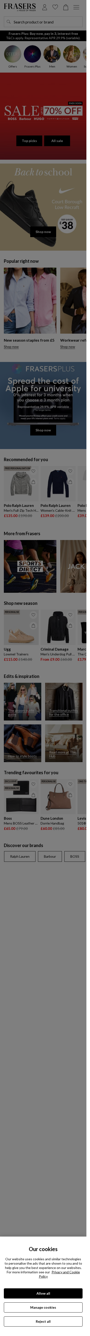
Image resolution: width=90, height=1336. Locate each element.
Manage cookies (43, 1307)
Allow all (43, 1293)
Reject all (43, 1321)
